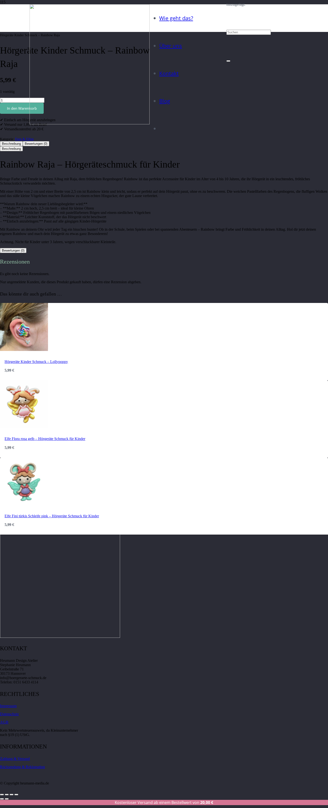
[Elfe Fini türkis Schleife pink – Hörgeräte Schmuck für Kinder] (24, 504)
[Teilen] (11, 794)
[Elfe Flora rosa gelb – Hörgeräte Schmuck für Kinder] (24, 427)
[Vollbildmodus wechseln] (7, 794)
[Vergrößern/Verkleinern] (2, 794)
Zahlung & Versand (15, 759)
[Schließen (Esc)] (16, 794)
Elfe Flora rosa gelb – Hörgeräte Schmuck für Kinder (45, 439)
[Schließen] (228, 61)
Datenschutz (9, 714)
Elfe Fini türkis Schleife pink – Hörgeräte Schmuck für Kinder (52, 516)
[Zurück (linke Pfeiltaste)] (2, 799)
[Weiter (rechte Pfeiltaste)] (7, 799)
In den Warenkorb (22, 108)
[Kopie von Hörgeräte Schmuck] (90, 123)
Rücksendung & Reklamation (22, 767)
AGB (4, 722)
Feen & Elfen (24, 139)
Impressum (8, 706)
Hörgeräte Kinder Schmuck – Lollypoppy (36, 362)
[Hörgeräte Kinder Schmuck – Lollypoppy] (24, 350)
